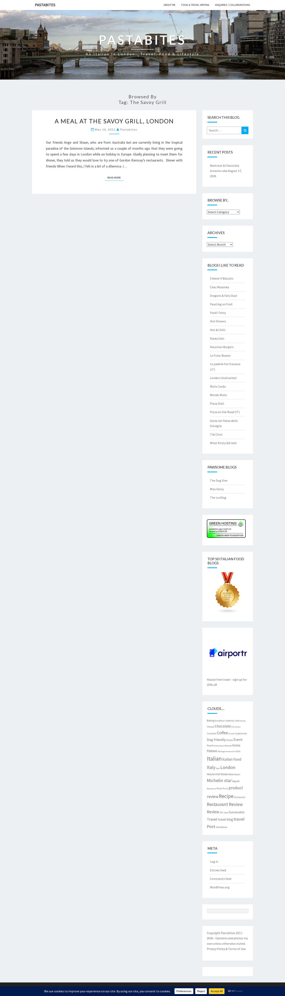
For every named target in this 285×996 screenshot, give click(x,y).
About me (169, 5)
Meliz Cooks (218, 386)
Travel (212, 819)
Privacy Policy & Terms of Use (226, 949)
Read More (115, 177)
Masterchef (213, 774)
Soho (226, 812)
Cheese (210, 726)
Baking (210, 720)
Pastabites (45, 4)
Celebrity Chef (232, 720)
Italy (211, 767)
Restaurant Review (225, 804)
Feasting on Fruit (221, 304)
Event (238, 739)
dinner (231, 733)
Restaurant (239, 797)
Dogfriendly (241, 733)
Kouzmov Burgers (222, 347)
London (227, 767)
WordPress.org (220, 887)
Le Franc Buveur (220, 355)
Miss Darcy (217, 489)
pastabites (128, 129)
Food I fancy (218, 313)
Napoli (235, 781)
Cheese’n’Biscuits (221, 278)
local (218, 768)
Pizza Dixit (217, 403)
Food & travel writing (195, 5)
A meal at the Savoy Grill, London (114, 121)
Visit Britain (221, 827)
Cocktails (211, 733)
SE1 (221, 812)
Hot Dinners (218, 321)
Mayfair (237, 774)
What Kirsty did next (223, 443)
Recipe (226, 796)
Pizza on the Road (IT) (225, 412)
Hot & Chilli (217, 330)
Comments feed (220, 879)
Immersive (230, 751)
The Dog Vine (218, 480)
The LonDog (218, 497)
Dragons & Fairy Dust (223, 296)
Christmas (236, 727)
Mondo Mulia (218, 395)
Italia (238, 751)
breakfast (220, 720)
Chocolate (223, 726)
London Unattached (223, 378)
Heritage (221, 751)
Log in (214, 861)
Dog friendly (216, 739)
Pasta (219, 788)
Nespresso (211, 788)
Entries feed (218, 870)
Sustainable (236, 812)
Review (213, 811)
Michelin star (219, 780)
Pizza (225, 788)
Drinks (229, 739)
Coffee (222, 732)
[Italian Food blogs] (228, 594)
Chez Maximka (219, 287)
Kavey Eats (217, 338)
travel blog (225, 819)
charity (243, 721)
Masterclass (227, 774)
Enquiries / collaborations (232, 5)
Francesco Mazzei (222, 745)
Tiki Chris (216, 434)
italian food (231, 759)
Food (210, 745)
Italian (214, 758)
